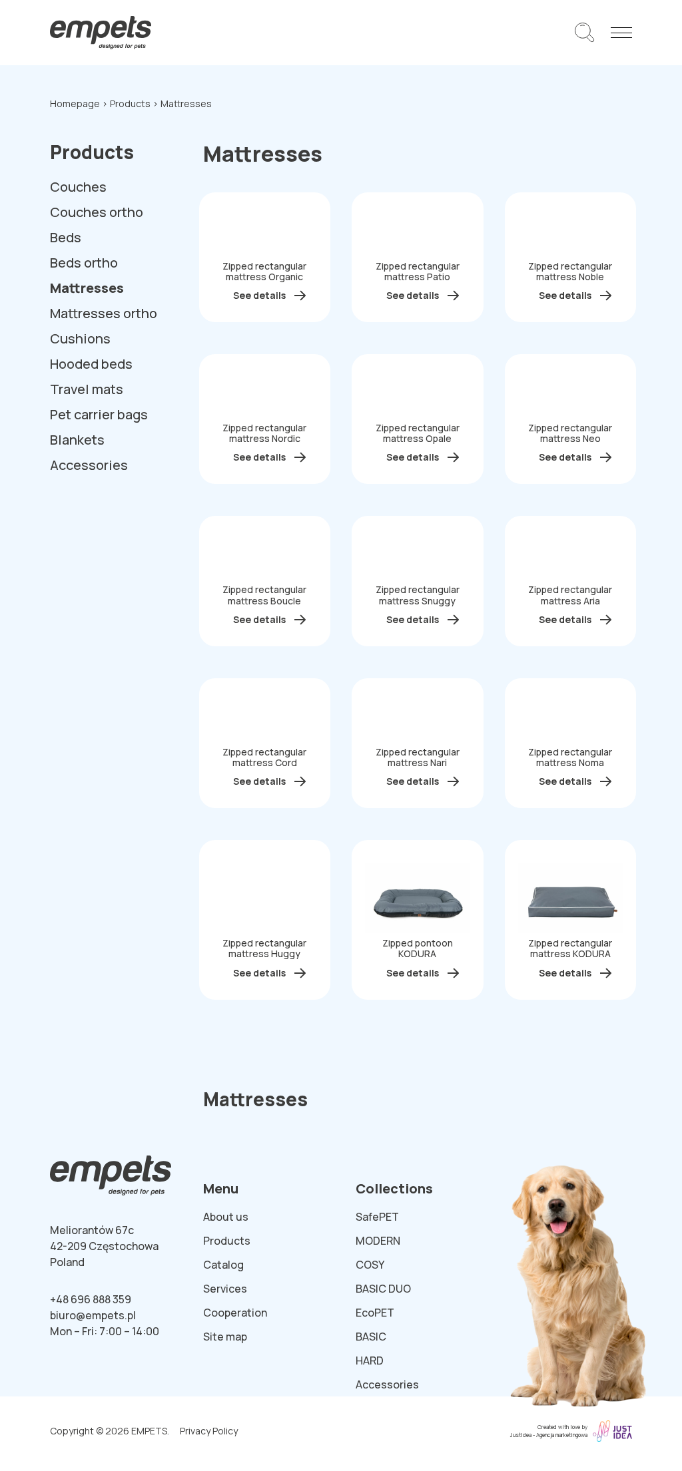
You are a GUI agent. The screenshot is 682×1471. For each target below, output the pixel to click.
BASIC (371, 1336)
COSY (370, 1264)
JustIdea (520, 1434)
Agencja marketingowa (561, 1434)
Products (130, 103)
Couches (78, 187)
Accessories (89, 465)
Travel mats (86, 389)
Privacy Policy (209, 1430)
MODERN (378, 1240)
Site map (225, 1336)
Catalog (223, 1264)
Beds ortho (84, 263)
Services (225, 1288)
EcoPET (375, 1312)
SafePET (377, 1216)
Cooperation (235, 1312)
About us (225, 1216)
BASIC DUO (383, 1288)
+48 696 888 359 (90, 1299)
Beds (65, 237)
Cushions (80, 338)
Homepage (75, 103)
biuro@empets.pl (93, 1315)
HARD (370, 1360)
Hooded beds (91, 364)
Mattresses (87, 288)
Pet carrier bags (99, 414)
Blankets (77, 440)
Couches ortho (96, 212)
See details (259, 295)
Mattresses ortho (103, 313)
